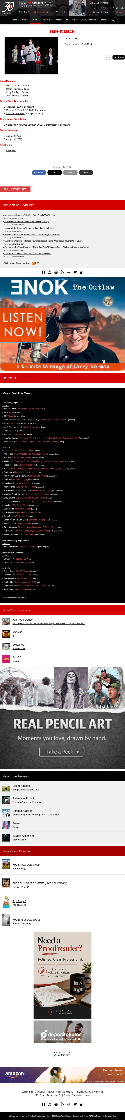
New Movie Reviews (16, 851)
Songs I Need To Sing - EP (25, 789)
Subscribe (77, 1095)
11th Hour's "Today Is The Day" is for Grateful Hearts (27, 254)
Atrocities (10, 107)
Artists (34, 20)
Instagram (11, 150)
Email (70, 172)
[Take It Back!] (31, 55)
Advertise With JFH (93, 1092)
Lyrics (83, 20)
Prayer (66, 1095)
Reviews (46, 20)
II (13, 636)
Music (23, 20)
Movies (92, 20)
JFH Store (40, 1095)
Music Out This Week (17, 393)
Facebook (38, 172)
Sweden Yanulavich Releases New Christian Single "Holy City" (32, 234)
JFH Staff (77, 1092)
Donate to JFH (54, 1095)
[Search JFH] (113, 20)
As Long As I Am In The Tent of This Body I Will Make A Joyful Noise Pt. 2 (49, 438)
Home (13, 20)
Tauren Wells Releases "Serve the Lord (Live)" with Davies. (30, 228)
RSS (37, 263)
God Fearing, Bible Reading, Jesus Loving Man (35, 814)
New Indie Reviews (15, 776)
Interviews (70, 20)
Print (86, 172)
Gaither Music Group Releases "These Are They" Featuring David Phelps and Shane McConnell (46, 247)
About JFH (27, 1092)
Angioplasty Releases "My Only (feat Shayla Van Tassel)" (29, 215)
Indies (58, 20)
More (103, 20)
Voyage (16, 661)
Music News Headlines (18, 205)
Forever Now (18, 648)
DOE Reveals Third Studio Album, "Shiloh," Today (26, 221)
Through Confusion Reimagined (28, 802)
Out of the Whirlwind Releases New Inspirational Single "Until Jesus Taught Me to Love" (43, 241)
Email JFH (54, 1092)
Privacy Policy (110, 1116)
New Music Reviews (16, 610)
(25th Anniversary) (39, 883)
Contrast (16, 827)
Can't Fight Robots (15, 113)
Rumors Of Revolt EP (17, 110)
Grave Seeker (19, 839)
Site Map (66, 1092)
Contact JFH (41, 1092)
